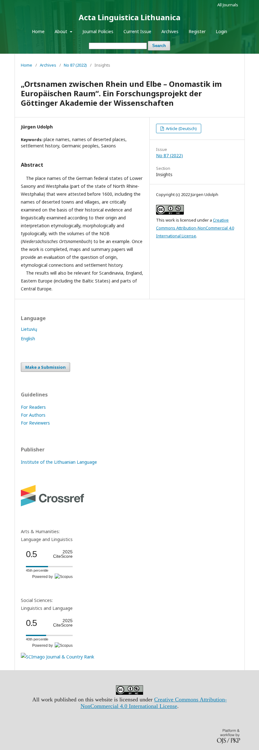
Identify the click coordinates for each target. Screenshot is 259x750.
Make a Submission (45, 367)
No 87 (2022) (75, 65)
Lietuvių (29, 329)
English (28, 339)
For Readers (33, 407)
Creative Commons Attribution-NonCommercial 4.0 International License (195, 228)
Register (197, 31)
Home (38, 31)
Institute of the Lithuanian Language (59, 462)
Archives (169, 31)
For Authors (33, 415)
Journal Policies (97, 31)
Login (221, 31)
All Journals (227, 5)
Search (159, 45)
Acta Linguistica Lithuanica (129, 17)
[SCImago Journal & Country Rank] (57, 657)
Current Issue (137, 31)
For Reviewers (35, 423)
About (62, 31)
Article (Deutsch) (181, 128)
